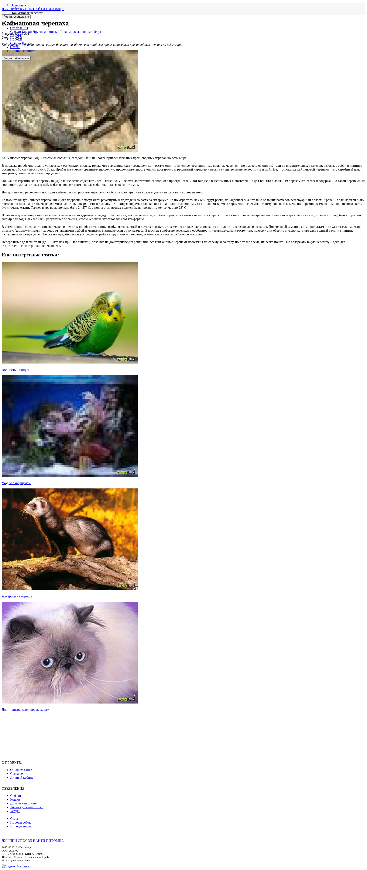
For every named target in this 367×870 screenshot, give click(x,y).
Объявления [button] (19, 28)
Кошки (27, 32)
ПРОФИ (16, 35)
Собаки (15, 32)
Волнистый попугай (16, 370)
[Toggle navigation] (3, 21)
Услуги (98, 32)
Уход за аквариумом (16, 483)
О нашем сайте (21, 770)
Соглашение (19, 773)
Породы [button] (16, 39)
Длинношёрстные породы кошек (25, 709)
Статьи (15, 47)
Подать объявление (16, 16)
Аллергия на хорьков (17, 596)
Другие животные (46, 32)
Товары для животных (76, 32)
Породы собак (20, 822)
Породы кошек (21, 826)
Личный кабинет (22, 51)
